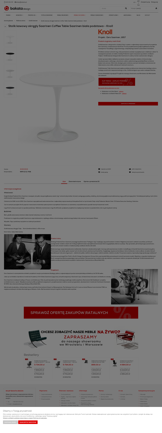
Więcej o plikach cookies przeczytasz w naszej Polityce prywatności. (25, 418)
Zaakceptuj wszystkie (28, 422)
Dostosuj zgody (10, 422)
